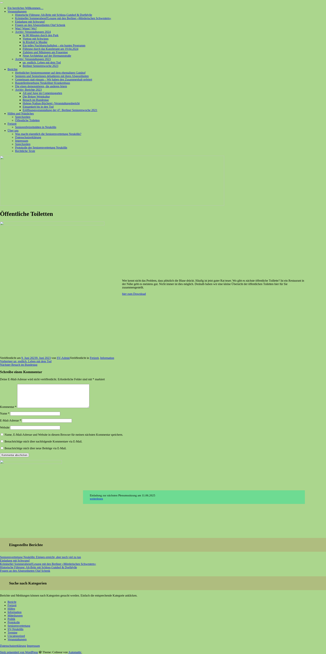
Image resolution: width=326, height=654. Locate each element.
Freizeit (12, 123)
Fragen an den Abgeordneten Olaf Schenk (40, 25)
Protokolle (14, 622)
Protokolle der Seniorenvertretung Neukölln (41, 147)
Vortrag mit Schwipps (35, 38)
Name (4, 413)
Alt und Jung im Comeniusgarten (42, 93)
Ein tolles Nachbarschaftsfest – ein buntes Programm (54, 45)
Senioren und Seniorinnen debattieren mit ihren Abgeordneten (52, 76)
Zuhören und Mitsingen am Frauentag (45, 52)
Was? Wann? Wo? (26, 28)
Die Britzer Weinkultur (36, 96)
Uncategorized (16, 636)
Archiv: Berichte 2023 (28, 89)
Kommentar (8, 406)
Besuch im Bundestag (36, 100)
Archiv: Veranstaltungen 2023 (33, 59)
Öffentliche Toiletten (27, 120)
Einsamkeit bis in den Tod (38, 106)
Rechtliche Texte (25, 151)
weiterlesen (96, 498)
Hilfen (11, 608)
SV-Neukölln (15, 629)
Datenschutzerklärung (28, 137)
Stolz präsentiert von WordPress (19, 652)
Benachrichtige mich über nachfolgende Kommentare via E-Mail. (43, 441)
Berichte (13, 69)
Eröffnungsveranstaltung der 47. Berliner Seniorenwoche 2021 (60, 110)
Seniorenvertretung (19, 625)
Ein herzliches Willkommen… (25, 8)
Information (107, 358)
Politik (11, 619)
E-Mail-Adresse (10, 420)
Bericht (12, 602)
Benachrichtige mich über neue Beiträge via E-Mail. (35, 448)
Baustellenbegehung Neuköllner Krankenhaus (42, 82)
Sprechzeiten (22, 117)
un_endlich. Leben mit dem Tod (42, 62)
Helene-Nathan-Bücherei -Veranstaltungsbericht (51, 103)
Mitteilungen (15, 615)
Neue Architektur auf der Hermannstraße (47, 55)
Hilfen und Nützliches (21, 113)
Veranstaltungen (17, 11)
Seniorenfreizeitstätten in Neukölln (35, 127)
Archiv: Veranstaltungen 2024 (33, 31)
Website (4, 427)
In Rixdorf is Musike (35, 42)
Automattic (75, 652)
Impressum (21, 140)
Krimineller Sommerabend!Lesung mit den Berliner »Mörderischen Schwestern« (63, 18)
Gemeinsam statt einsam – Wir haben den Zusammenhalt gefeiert (53, 79)
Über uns (13, 130)
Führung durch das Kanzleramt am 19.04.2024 (50, 48)
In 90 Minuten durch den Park (40, 35)
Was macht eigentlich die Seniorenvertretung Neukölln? (48, 134)
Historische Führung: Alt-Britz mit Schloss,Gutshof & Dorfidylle (53, 14)
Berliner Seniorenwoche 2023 (40, 65)
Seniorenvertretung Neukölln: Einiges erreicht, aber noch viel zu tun (40, 557)
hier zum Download (134, 293)
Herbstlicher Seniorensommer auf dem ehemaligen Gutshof (50, 72)
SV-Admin (63, 358)
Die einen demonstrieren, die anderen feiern (41, 86)
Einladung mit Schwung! (30, 21)
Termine (12, 632)
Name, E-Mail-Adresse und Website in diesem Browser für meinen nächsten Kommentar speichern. (64, 434)
